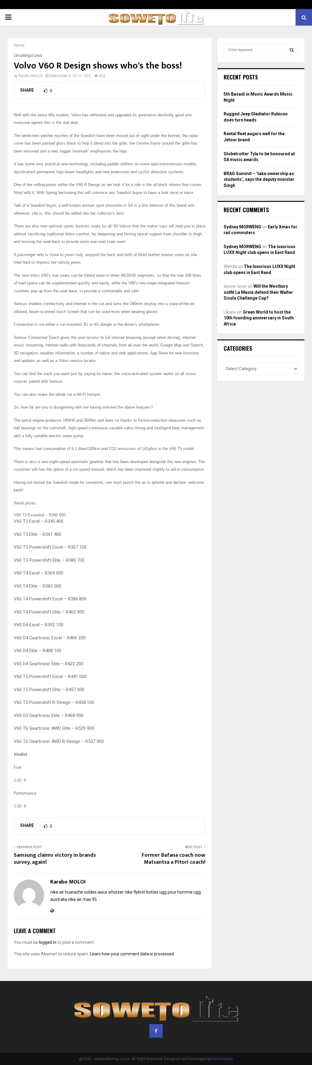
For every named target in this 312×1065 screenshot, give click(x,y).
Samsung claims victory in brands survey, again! (55, 859)
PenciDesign (222, 1059)
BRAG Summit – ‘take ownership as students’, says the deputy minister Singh (259, 179)
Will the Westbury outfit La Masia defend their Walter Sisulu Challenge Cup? (258, 292)
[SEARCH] (291, 50)
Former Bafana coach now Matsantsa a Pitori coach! (173, 859)
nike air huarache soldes (73, 892)
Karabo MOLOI (30, 76)
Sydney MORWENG (242, 226)
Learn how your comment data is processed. (132, 953)
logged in (47, 942)
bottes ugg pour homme (169, 892)
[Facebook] (156, 1031)
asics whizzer (111, 892)
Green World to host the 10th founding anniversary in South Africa (259, 318)
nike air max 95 (82, 899)
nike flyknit (135, 892)
